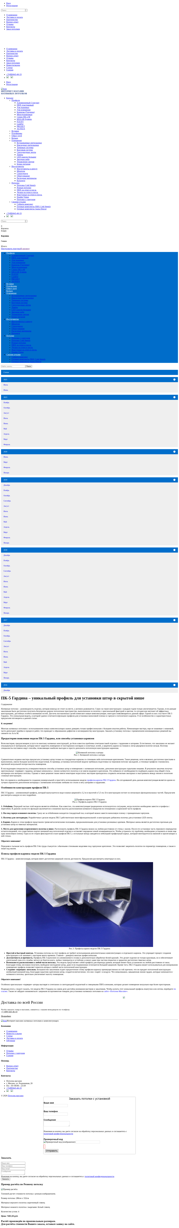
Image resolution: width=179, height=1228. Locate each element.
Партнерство (12, 19)
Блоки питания (23, 164)
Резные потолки (24, 188)
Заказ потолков (13, 29)
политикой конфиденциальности (58, 1134)
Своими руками (19, 202)
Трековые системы (25, 147)
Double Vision (23, 197)
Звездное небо (23, 159)
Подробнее (6, 1016)
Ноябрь (6, 402)
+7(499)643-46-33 (14, 74)
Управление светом (25, 162)
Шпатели (21, 171)
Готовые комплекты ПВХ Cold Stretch (34, 206)
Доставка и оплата (14, 17)
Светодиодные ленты (26, 152)
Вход (8, 3)
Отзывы (9, 24)
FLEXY (20, 121)
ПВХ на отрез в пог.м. (27, 190)
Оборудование (23, 176)
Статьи (9, 67)
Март (6, 439)
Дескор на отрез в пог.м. (27, 192)
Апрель (6, 434)
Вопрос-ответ (12, 22)
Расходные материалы (27, 178)
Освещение (17, 140)
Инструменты (18, 166)
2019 (5, 480)
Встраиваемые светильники (29, 143)
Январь (6, 473)
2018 (5, 550)
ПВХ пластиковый (25, 105)
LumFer (20, 124)
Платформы (17, 133)
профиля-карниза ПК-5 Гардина (101, 780)
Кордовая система (25, 150)
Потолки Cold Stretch (26, 185)
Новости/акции (13, 65)
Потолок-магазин (15, 1096)
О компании (11, 15)
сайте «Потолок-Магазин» (116, 991)
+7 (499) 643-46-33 (9, 1012)
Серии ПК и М (23, 117)
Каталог (9, 98)
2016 (5, 685)
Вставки (15, 131)
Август (6, 413)
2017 (5, 620)
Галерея (9, 70)
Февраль (7, 444)
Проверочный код (53, 1139)
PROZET (21, 126)
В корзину (25, 249)
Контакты (10, 27)
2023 (5, 397)
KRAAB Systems (24, 119)
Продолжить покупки (11, 249)
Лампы (20, 155)
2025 (5, 379)
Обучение (10, 1040)
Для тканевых (23, 107)
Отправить (52, 1150)
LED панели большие (26, 157)
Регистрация (12, 5)
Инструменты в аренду (27, 169)
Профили (16, 100)
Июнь (6, 390)
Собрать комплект (25, 204)
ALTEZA (21, 129)
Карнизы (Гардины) (26, 112)
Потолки (15, 183)
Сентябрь (7, 501)
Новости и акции (14, 1033)
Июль (6, 385)
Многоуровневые (24, 114)
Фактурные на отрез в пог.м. (29, 195)
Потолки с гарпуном (26, 199)
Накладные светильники (28, 145)
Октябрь (7, 408)
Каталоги (21, 180)
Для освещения (23, 110)
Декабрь (7, 485)
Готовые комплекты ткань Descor (32, 209)
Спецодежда (22, 173)
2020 (5, 452)
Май (5, 429)
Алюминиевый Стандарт (28, 103)
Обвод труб (17, 136)
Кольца (15, 138)
